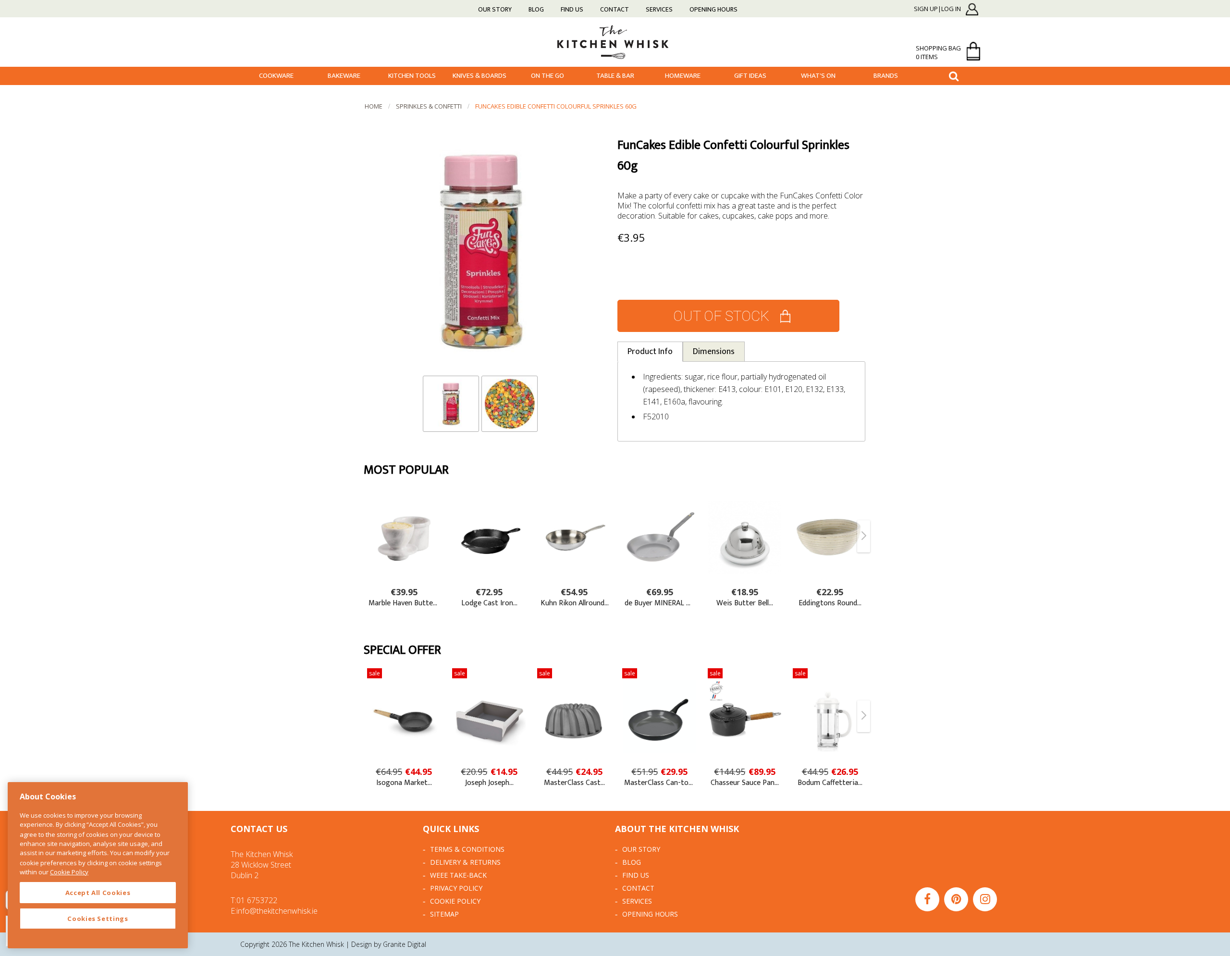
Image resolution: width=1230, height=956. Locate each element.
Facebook (927, 899)
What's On (818, 76)
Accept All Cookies (98, 892)
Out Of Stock (721, 315)
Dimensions (714, 351)
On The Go (547, 76)
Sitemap (444, 914)
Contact (614, 9)
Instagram (985, 899)
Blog (536, 9)
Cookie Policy (455, 901)
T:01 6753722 (254, 900)
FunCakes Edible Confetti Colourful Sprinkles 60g (556, 106)
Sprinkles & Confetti (429, 106)
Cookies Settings (97, 918)
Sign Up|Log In (937, 9)
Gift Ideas (750, 76)
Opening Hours (713, 9)
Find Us (572, 9)
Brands (885, 76)
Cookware (276, 76)
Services (659, 9)
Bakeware (344, 76)
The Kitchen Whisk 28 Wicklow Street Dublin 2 (262, 865)
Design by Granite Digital (388, 944)
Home (373, 106)
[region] (98, 865)
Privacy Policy (456, 888)
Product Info (650, 351)
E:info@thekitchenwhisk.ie (274, 911)
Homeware (683, 76)
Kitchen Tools (412, 76)
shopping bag (938, 52)
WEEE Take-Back (458, 875)
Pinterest (956, 899)
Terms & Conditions (467, 849)
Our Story (495, 9)
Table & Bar (615, 76)
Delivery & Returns (465, 862)
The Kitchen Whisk (615, 41)
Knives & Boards (479, 76)
